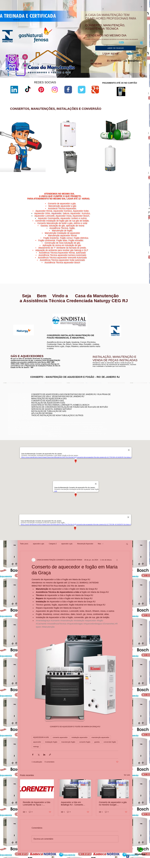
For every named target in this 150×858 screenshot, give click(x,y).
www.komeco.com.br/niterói (93, 315)
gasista (97, 742)
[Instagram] (54, 89)
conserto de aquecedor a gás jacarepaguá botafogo (121, 405)
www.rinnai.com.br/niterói (17, 311)
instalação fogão (51, 742)
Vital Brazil (138, 265)
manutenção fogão (68, 742)
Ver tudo (127, 775)
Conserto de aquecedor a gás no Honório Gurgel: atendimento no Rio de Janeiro (113, 803)
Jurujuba (121, 261)
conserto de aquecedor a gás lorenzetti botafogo (120, 411)
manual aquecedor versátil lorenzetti (102, 176)
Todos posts (24, 544)
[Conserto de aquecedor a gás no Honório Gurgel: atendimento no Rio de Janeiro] (113, 788)
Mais (99, 544)
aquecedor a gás (38, 544)
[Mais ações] (117, 560)
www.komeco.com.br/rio (92, 314)
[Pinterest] (41, 89)
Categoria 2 (53, 544)
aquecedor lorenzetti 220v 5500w (101, 178)
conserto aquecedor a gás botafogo (116, 409)
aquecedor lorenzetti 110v (98, 172)
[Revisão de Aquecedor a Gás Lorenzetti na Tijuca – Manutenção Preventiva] (37, 788)
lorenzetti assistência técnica (100, 135)
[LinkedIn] (14, 89)
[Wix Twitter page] (81, 89)
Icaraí (140, 260)
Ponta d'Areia (127, 262)
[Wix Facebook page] (68, 89)
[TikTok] (28, 89)
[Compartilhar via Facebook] (33, 754)
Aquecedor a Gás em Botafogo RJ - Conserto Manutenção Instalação (72, 803)
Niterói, (120, 258)
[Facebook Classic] (127, 856)
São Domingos (125, 264)
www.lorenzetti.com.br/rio (54, 312)
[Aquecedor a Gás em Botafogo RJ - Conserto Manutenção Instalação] (75, 788)
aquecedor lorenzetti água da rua (101, 174)
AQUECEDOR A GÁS (41, 737)
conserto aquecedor (60, 737)
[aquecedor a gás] (68, 74)
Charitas (120, 260)
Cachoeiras (126, 258)
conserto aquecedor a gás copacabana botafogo (120, 402)
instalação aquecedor (80, 737)
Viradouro (127, 265)
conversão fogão (110, 742)
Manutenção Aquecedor (85, 544)
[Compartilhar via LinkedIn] (44, 754)
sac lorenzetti (94, 141)
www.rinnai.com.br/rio (16, 309)
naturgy (36, 746)
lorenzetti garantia (96, 147)
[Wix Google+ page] (95, 89)
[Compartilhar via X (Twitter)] (38, 754)
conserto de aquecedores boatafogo (116, 404)
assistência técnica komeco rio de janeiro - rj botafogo (122, 407)
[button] (127, 544)
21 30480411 (114, 60)
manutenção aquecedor (100, 737)
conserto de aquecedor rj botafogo (115, 400)
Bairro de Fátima (132, 257)
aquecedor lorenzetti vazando (100, 133)
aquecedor (37, 742)
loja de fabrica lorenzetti (98, 143)
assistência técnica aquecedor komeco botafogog (120, 412)
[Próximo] (144, 39)
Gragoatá (131, 260)
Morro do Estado (135, 261)
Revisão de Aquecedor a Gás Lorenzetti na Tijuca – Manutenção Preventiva (36, 803)
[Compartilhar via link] (50, 754)
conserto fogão (84, 742)
